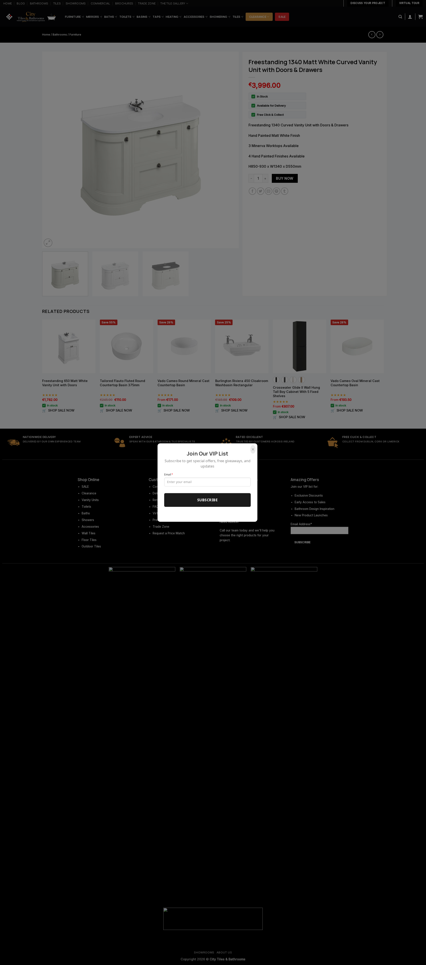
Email (168, 474)
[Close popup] (253, 449)
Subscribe (207, 499)
